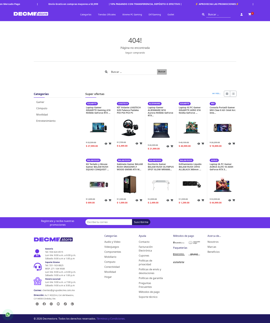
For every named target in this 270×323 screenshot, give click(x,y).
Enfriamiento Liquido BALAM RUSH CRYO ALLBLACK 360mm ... (190, 167)
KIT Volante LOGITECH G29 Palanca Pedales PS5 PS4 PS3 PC (129, 110)
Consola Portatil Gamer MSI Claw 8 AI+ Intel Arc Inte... (222, 110)
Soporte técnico (148, 297)
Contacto (144, 242)
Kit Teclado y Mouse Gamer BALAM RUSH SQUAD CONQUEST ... (97, 167)
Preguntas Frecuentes (145, 285)
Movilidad (42, 114)
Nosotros (213, 242)
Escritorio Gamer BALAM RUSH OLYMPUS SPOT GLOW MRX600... (161, 167)
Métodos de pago (149, 292)
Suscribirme (141, 222)
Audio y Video (112, 242)
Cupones (144, 255)
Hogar (108, 277)
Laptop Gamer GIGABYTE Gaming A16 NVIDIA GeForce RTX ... (98, 110)
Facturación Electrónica (146, 248)
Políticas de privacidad (145, 262)
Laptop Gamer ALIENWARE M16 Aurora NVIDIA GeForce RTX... (160, 111)
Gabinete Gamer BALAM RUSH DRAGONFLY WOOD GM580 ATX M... (130, 167)
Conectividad (112, 267)
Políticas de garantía (151, 278)
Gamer (40, 102)
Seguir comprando (135, 52)
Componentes (112, 252)
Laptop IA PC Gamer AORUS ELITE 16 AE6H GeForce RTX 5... (221, 167)
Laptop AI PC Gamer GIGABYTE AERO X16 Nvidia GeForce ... (190, 110)
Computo (109, 262)
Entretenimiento (46, 121)
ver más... (216, 93)
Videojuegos (111, 247)
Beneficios (214, 252)
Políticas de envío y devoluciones (150, 271)
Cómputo (41, 108)
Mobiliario (110, 257)
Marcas (212, 247)
